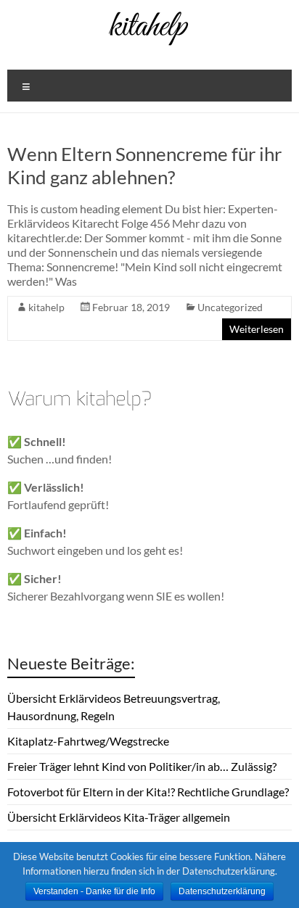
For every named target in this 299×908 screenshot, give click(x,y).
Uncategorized (230, 307)
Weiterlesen (256, 329)
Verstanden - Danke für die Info (94, 891)
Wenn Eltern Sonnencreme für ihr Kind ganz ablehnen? (144, 165)
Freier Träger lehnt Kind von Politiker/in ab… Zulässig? (142, 766)
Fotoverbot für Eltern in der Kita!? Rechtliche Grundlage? (148, 791)
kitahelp (46, 307)
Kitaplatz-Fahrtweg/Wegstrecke (88, 741)
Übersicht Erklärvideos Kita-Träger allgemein (118, 817)
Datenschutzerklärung (222, 891)
